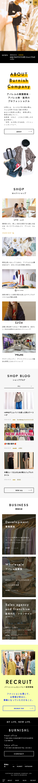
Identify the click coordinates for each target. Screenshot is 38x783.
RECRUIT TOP (19, 708)
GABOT (19, 766)
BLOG (24, 780)
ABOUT (10, 780)
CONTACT (19, 754)
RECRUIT (33, 780)
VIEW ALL (19, 490)
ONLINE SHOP (6, 233)
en (13, 766)
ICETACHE (28, 766)
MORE (7, 548)
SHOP (17, 780)
